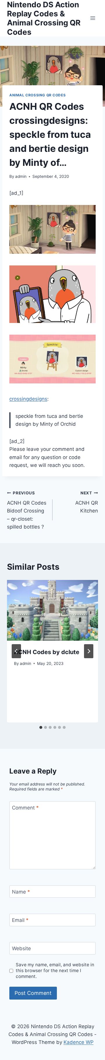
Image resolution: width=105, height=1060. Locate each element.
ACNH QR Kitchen (86, 502)
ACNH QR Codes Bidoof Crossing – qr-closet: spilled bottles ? (26, 510)
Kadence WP (79, 1042)
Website (21, 948)
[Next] (88, 651)
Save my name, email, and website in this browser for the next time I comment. (55, 970)
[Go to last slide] (16, 651)
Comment (25, 808)
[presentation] (52, 610)
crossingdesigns (28, 399)
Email (20, 920)
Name (21, 892)
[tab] (40, 727)
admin (21, 176)
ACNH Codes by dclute (46, 652)
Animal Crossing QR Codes (37, 95)
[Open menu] (92, 18)
